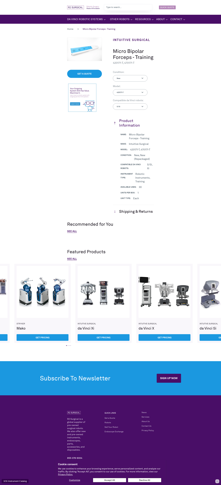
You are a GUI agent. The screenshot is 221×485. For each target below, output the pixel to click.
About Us (146, 421)
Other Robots (120, 19)
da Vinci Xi (103, 303)
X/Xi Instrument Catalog (15, 481)
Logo (83, 7)
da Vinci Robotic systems (85, 19)
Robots (108, 422)
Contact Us (146, 426)
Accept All (109, 480)
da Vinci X (164, 303)
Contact (176, 19)
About (160, 19)
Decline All (144, 480)
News (144, 412)
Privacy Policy (148, 430)
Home (70, 29)
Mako (42, 303)
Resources (143, 19)
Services (145, 417)
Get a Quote (110, 418)
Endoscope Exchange (114, 431)
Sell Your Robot (111, 427)
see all (72, 259)
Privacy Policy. (65, 474)
